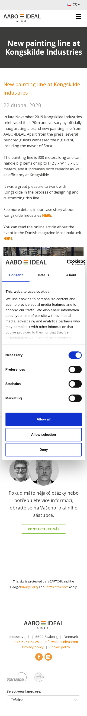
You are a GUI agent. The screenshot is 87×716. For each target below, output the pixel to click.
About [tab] (71, 275)
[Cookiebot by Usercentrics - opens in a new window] (66, 262)
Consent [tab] (16, 275)
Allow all (44, 419)
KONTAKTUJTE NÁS (43, 529)
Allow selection (43, 434)
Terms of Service (56, 587)
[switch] (75, 369)
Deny (43, 450)
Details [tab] (43, 275)
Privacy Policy (29, 587)
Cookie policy (59, 647)
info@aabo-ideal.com (61, 641)
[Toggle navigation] (78, 17)
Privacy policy (33, 647)
